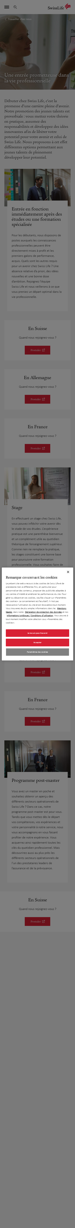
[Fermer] (68, 572)
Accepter (37, 642)
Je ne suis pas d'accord (37, 633)
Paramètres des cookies (37, 652)
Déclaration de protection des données (43, 612)
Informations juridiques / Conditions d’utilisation (30, 615)
